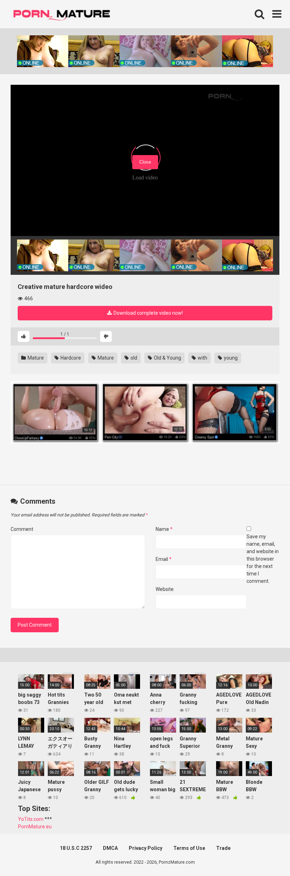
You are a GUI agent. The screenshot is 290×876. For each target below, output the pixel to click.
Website (165, 589)
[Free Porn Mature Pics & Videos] (64, 14)
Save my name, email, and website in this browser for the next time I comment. (262, 559)
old (133, 358)
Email (164, 559)
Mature (35, 358)
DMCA (110, 848)
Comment (22, 529)
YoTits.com (31, 819)
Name (164, 529)
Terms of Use (189, 848)
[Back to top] (266, 854)
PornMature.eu (35, 826)
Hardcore (70, 358)
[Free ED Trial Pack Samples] (55, 413)
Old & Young (167, 358)
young (230, 358)
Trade (223, 848)
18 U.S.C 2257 (76, 848)
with (202, 358)
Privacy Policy (145, 848)
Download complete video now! (147, 313)
